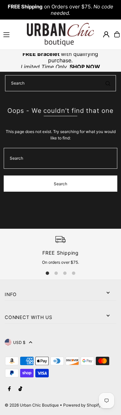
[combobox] (60, 83)
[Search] (108, 83)
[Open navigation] (12, 34)
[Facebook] (9, 389)
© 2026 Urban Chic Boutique (32, 405)
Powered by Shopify (82, 405)
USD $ (19, 342)
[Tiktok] (20, 389)
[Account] (106, 34)
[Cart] (117, 34)
